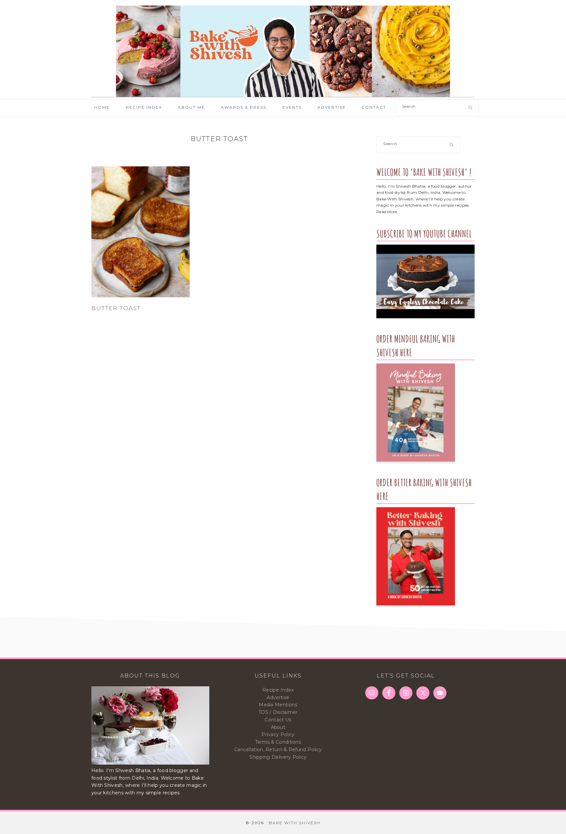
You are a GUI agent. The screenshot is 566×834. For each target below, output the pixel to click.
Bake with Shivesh (283, 51)
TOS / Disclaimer (278, 712)
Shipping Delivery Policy (278, 757)
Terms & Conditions (278, 742)
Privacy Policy (277, 734)
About (278, 727)
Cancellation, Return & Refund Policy (278, 749)
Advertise (278, 697)
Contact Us (278, 720)
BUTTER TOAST (116, 308)
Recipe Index (278, 690)
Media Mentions (278, 705)
